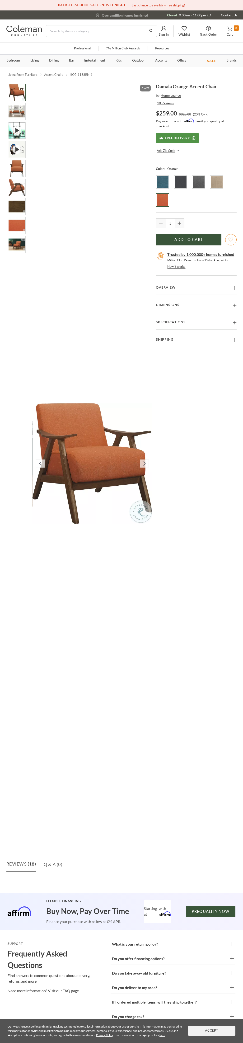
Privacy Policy (104, 1035)
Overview (166, 287)
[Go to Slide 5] (17, 168)
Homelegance (171, 95)
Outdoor (138, 60)
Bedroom (13, 60)
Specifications (171, 322)
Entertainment (94, 60)
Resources (162, 48)
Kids (119, 60)
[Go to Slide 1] (17, 92)
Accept (211, 1030)
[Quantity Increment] (179, 223)
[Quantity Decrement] (161, 223)
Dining (54, 60)
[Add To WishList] (231, 239)
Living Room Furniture (22, 75)
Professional (82, 48)
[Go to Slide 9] (17, 244)
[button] (164, 31)
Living (34, 60)
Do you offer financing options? (138, 958)
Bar (71, 60)
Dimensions (167, 305)
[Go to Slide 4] (17, 149)
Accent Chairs (53, 75)
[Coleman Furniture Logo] (24, 35)
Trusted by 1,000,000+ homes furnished (200, 254)
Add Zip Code (166, 151)
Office (181, 60)
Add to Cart (188, 240)
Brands (231, 60)
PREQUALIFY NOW (211, 912)
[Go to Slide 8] (17, 225)
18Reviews (165, 103)
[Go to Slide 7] (17, 206)
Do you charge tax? (128, 1016)
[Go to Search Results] (151, 31)
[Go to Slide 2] (17, 111)
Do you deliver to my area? (134, 987)
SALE (211, 61)
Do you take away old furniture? (139, 973)
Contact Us (229, 15)
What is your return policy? (135, 944)
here (162, 1035)
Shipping (164, 339)
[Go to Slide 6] (17, 187)
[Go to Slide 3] (17, 130)
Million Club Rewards (123, 48)
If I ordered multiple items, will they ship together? (154, 1002)
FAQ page (71, 990)
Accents (161, 60)
